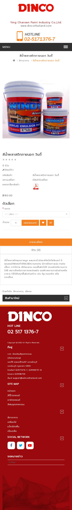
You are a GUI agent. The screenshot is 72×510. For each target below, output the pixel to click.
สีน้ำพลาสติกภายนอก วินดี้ (46, 60)
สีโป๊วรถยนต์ (14, 395)
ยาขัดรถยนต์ (14, 399)
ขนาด (7, 208)
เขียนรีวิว (9, 169)
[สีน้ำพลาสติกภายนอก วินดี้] (36, 109)
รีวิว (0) (36, 250)
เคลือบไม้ (12, 422)
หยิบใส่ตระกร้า (30, 222)
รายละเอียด (36, 242)
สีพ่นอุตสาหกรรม (16, 404)
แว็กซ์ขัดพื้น (13, 426)
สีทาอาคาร (24, 60)
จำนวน (6, 222)
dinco (28, 291)
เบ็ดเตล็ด (12, 431)
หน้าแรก (11, 390)
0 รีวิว (6, 165)
